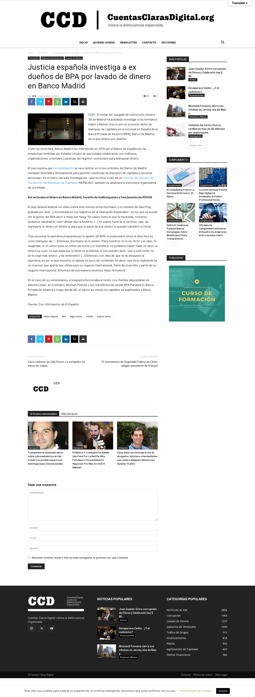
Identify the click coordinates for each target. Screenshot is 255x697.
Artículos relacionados (43, 413)
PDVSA (89, 316)
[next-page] (36, 469)
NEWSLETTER (128, 42)
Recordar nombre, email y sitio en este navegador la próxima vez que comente (80, 557)
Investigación (195, 136)
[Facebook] (31, 101)
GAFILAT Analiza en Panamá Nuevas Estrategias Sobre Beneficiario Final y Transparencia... (177, 232)
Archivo (192, 79)
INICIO (83, 42)
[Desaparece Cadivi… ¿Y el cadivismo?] (176, 92)
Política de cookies (202, 674)
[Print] (83, 101)
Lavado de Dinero (74, 58)
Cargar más (195, 145)
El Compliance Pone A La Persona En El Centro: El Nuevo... (180, 193)
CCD (34, 96)
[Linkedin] (66, 101)
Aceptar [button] (223, 690)
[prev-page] (30, 469)
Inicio (30, 52)
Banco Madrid (51, 316)
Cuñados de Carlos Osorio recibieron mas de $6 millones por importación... (206, 129)
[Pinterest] (48, 101)
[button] (222, 43)
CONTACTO (149, 42)
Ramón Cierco (104, 316)
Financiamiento (196, 95)
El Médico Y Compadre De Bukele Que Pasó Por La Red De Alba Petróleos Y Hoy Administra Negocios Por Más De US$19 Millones (90, 460)
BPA (64, 316)
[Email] (74, 101)
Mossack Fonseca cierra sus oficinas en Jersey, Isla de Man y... (207, 109)
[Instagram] (31, 628)
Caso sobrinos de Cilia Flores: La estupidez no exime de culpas (56, 363)
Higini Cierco (76, 316)
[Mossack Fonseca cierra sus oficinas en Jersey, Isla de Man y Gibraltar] (176, 110)
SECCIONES (168, 42)
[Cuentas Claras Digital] (127, 19)
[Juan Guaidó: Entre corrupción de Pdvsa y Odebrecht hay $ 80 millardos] (176, 73)
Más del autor (69, 413)
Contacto (185, 674)
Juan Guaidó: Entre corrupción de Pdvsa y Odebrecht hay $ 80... (207, 72)
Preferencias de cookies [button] (196, 691)
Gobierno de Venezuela (52, 58)
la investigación (63, 168)
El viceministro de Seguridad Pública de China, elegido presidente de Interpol (130, 363)
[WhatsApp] (57, 101)
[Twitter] (40, 101)
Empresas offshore (197, 116)
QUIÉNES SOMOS (104, 42)
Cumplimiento (174, 185)
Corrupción (42, 52)
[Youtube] (51, 628)
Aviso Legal (221, 674)
